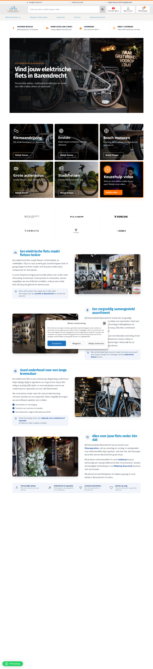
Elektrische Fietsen (11, 17)
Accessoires (61, 17)
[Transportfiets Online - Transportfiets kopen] (13, 9)
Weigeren (76, 343)
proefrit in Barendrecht (44, 293)
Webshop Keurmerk (123, 466)
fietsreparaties (92, 448)
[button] (104, 323)
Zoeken (102, 9)
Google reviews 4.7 (34, 2)
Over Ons (77, 17)
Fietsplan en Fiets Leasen (38, 17)
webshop (122, 459)
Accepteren (57, 343)
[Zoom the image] (32, 217)
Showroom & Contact (97, 17)
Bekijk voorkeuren (96, 343)
